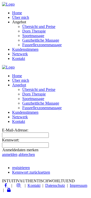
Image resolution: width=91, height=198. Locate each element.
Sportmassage (33, 36)
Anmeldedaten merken (20, 150)
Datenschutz (55, 185)
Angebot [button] (19, 85)
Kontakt (18, 58)
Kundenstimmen (25, 49)
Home (17, 13)
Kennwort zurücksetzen (31, 172)
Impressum (78, 185)
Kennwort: (10, 140)
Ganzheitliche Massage (40, 40)
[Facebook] (6, 185)
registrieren (21, 168)
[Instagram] (19, 185)
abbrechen (26, 154)
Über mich (20, 17)
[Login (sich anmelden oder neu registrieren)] (9, 190)
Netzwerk (20, 54)
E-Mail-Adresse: (15, 130)
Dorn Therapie (34, 31)
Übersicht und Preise (38, 26)
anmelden (9, 154)
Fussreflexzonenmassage (42, 45)
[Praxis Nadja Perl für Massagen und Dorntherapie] (8, 4)
